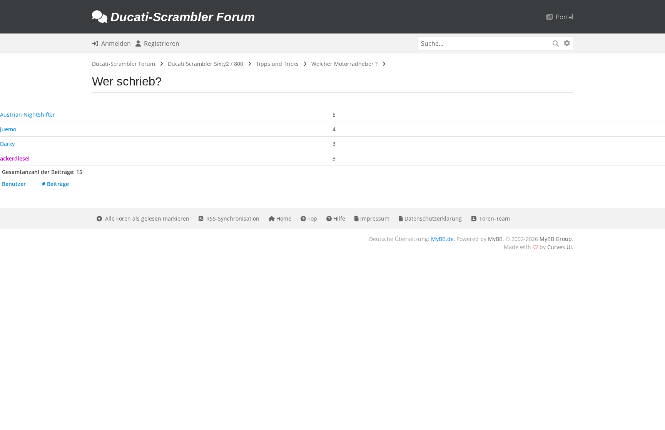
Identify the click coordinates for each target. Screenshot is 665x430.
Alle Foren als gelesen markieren (145, 218)
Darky (7, 143)
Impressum (374, 218)
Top (311, 218)
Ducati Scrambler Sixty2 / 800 (205, 63)
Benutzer (14, 183)
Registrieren (160, 43)
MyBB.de (442, 239)
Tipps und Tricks (277, 63)
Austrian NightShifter (27, 114)
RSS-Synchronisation (231, 218)
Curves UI (559, 247)
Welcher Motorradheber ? (344, 63)
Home (283, 218)
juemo (8, 129)
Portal (563, 16)
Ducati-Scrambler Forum (123, 63)
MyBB (495, 239)
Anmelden (114, 43)
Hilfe (338, 218)
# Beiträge (55, 183)
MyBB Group (556, 239)
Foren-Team (493, 218)
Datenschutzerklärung (432, 218)
